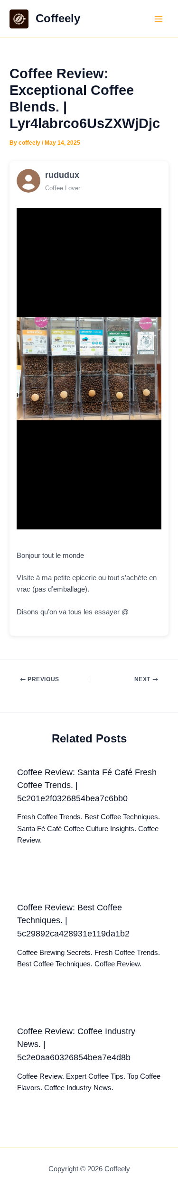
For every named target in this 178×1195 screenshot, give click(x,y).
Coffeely (58, 18)
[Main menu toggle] (159, 19)
